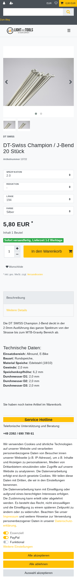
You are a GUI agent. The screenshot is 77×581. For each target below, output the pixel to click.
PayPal (14, 537)
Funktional (17, 542)
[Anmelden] (4, 3)
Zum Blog (5, 19)
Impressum (10, 516)
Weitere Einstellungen (18, 546)
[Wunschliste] (56, 3)
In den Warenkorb (46, 251)
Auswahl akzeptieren (39, 573)
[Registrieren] (11, 3)
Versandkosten (35, 274)
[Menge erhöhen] (17, 248)
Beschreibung (15, 297)
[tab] (38, 297)
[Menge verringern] (17, 255)
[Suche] (68, 12)
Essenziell (17, 533)
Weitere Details (16, 310)
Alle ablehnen (38, 564)
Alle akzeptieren (38, 555)
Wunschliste (15, 266)
